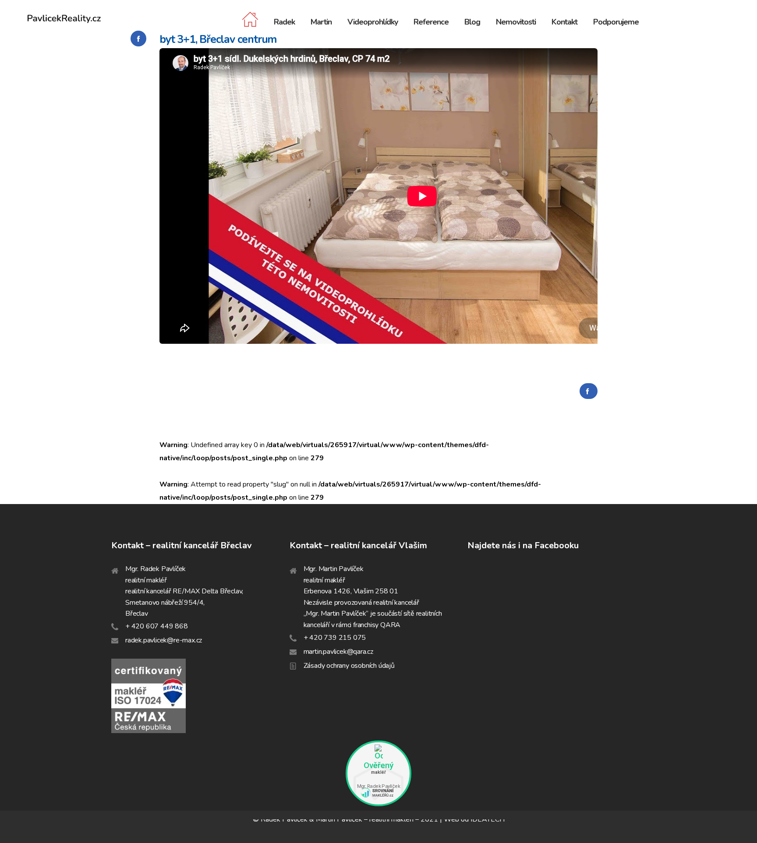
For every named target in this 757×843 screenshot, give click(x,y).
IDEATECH (487, 819)
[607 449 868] (200, 627)
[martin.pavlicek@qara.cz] (379, 652)
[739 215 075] (379, 638)
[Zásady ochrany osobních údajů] (379, 666)
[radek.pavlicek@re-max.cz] (200, 641)
